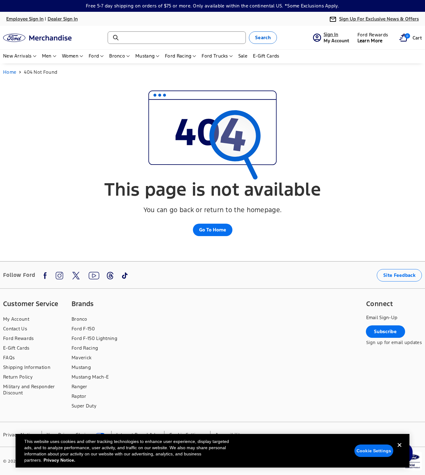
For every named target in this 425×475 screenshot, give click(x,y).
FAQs (9, 358)
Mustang (81, 367)
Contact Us (15, 329)
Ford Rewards (18, 338)
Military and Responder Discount (29, 390)
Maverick (81, 358)
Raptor (79, 396)
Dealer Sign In (63, 19)
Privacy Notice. (59, 460)
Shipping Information (26, 367)
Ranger (79, 386)
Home (9, 72)
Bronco (79, 319)
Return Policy (18, 377)
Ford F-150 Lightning (94, 338)
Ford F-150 (83, 329)
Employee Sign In (25, 19)
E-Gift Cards (16, 348)
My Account (16, 319)
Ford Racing (85, 348)
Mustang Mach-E (90, 377)
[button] (403, 37)
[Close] (399, 450)
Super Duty (84, 406)
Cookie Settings (374, 450)
